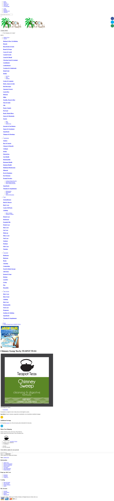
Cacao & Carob (7, 52)
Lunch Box (6, 92)
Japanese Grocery (8, 89)
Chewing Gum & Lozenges (10, 60)
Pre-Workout (6, 175)
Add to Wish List (4, 455)
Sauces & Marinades (8, 116)
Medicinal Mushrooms (9, 167)
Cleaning (5, 263)
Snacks (5, 118)
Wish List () (6, 494)
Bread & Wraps (7, 49)
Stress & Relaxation (10, 194)
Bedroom (5, 258)
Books (5, 260)
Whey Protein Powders (10, 183)
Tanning (5, 249)
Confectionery (7, 65)
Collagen (5, 148)
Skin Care (6, 246)
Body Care (6, 205)
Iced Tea (7, 76)
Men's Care (6, 235)
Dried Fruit (6, 71)
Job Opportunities (7, 468)
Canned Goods (7, 54)
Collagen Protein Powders (11, 181)
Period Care (6, 225)
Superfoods (6, 131)
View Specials (6, 483)
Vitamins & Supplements (10, 188)
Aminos (5, 140)
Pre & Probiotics (7, 173)
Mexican (5, 94)
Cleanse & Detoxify (8, 146)
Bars (7, 121)
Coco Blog (5, 467)
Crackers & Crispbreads (9, 68)
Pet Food (5, 110)
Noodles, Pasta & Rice (9, 100)
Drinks (5, 73)
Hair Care (6, 227)
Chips (7, 122)
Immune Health (7, 165)
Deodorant (6, 219)
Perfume (5, 243)
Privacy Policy (6, 466)
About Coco (6, 462)
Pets (4, 285)
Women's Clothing (10, 214)
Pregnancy (6, 310)
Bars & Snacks (7, 143)
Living (5, 282)
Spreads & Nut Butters (9, 126)
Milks (4, 97)
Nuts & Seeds (6, 102)
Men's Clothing (9, 213)
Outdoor (5, 241)
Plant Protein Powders (10, 182)
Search (4, 486)
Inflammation (8, 191)
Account (5, 491)
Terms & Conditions (7, 465)
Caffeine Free (6, 457)
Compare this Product (12, 455)
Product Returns (6, 469)
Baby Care (6, 294)
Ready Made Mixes (8, 113)
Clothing (5, 210)
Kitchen (5, 277)
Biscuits (5, 44)
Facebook (5, 476)
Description (5, 409)
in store (7, 423)
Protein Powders (7, 178)
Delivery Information (7, 463)
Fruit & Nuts (8, 123)
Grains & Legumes (8, 81)
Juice (7, 77)
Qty (1, 453)
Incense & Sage (7, 274)
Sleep (7, 193)
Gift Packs (6, 271)
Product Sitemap (6, 484)
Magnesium (8, 192)
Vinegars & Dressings (9, 134)
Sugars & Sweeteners (9, 129)
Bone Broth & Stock (8, 46)
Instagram (5, 474)
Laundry (5, 279)
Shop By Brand (6, 482)
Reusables (6, 287)
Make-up (5, 233)
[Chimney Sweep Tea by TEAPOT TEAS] (27, 406)
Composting (6, 266)
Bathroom (6, 255)
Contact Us (5, 477)
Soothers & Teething (8, 313)
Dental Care (6, 216)
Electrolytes (6, 154)
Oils (4, 105)
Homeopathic (6, 159)
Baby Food (6, 296)
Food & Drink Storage (9, 269)
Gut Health (6, 157)
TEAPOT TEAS (13, 441)
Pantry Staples (7, 108)
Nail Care (5, 238)
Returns (5, 493)
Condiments (6, 62)
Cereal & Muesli (7, 57)
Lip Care (5, 230)
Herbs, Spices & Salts (9, 83)
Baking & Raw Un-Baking (10, 41)
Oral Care (6, 307)
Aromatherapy (7, 199)
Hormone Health (7, 162)
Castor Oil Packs (7, 207)
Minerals (5, 170)
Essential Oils (6, 222)
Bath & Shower (7, 202)
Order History (6, 492)
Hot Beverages (7, 86)
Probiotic (8, 78)
